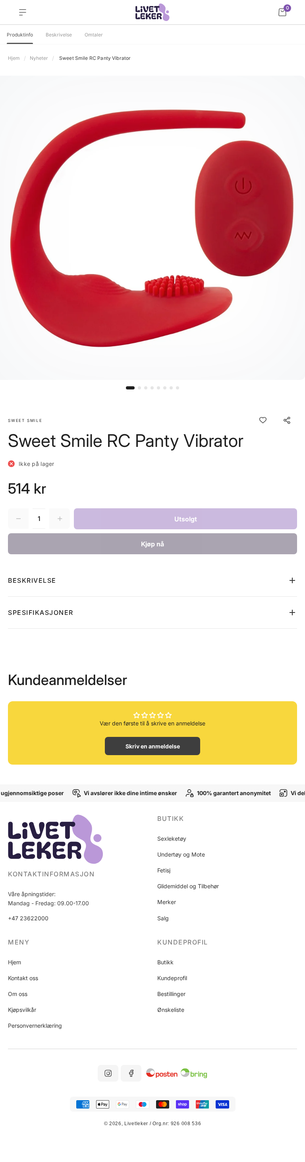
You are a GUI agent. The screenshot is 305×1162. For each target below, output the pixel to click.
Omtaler (94, 34)
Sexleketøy (171, 838)
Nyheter (39, 58)
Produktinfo (20, 34)
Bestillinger (171, 993)
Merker (166, 902)
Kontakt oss (23, 978)
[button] (130, 387)
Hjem (14, 58)
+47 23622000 (28, 918)
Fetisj (163, 870)
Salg (163, 918)
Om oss (17, 993)
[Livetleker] (152, 12)
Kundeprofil (172, 978)
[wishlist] (263, 420)
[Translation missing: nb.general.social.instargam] (108, 1073)
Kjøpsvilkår (22, 1009)
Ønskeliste (170, 1009)
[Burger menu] (23, 12)
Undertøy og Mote (181, 854)
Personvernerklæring (35, 1025)
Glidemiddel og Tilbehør (188, 886)
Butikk (165, 962)
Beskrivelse (59, 34)
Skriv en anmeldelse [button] (152, 746)
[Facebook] (131, 1073)
